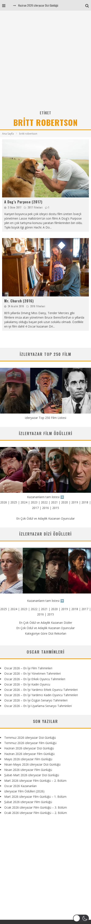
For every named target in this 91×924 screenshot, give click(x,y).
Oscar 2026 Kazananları (20, 786)
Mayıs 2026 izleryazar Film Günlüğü (28, 759)
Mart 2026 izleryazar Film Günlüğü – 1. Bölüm (35, 797)
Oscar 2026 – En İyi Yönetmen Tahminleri (32, 673)
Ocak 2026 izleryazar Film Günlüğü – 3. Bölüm (35, 807)
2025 (13, 502)
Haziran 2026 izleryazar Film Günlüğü (29, 754)
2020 (64, 502)
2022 (44, 502)
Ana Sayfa (8, 133)
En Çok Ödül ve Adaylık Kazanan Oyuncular (45, 518)
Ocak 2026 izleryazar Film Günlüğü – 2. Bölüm (35, 813)
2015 (55, 508)
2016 (45, 508)
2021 (54, 502)
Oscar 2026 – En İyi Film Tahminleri (28, 668)
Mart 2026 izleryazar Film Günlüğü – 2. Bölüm (35, 781)
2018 (84, 502)
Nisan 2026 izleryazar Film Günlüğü (28, 770)
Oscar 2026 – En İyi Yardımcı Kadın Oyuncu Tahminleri (41, 695)
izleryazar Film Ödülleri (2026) (24, 791)
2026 (3, 502)
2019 (74, 502)
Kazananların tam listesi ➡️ (45, 601)
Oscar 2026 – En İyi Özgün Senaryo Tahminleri (36, 700)
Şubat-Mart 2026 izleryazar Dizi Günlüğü (31, 775)
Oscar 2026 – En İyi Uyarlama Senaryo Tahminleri (38, 706)
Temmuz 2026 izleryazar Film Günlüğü (30, 743)
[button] (81, 918)
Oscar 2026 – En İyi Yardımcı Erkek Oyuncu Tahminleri (41, 690)
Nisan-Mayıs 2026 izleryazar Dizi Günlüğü (32, 764)
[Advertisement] (45, 62)
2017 (35, 508)
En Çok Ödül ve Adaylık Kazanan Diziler (45, 623)
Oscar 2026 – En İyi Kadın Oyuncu (27, 684)
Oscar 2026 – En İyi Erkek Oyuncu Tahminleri (34, 679)
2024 (24, 502)
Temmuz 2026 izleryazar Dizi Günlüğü (30, 738)
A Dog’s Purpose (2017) (23, 201)
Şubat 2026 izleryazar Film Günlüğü (28, 802)
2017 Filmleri (35, 207)
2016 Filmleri (37, 306)
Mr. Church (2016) (19, 300)
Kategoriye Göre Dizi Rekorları (45, 633)
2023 (34, 502)
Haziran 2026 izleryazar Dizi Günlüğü (38, 5)
